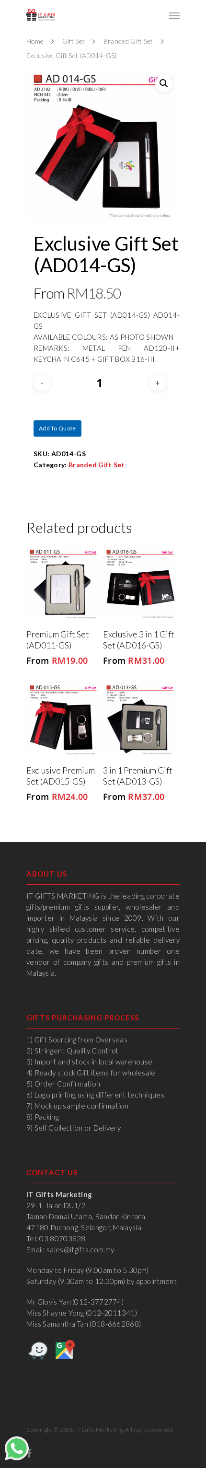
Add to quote (57, 428)
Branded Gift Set (128, 41)
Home (35, 41)
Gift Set (73, 41)
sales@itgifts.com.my (80, 1249)
